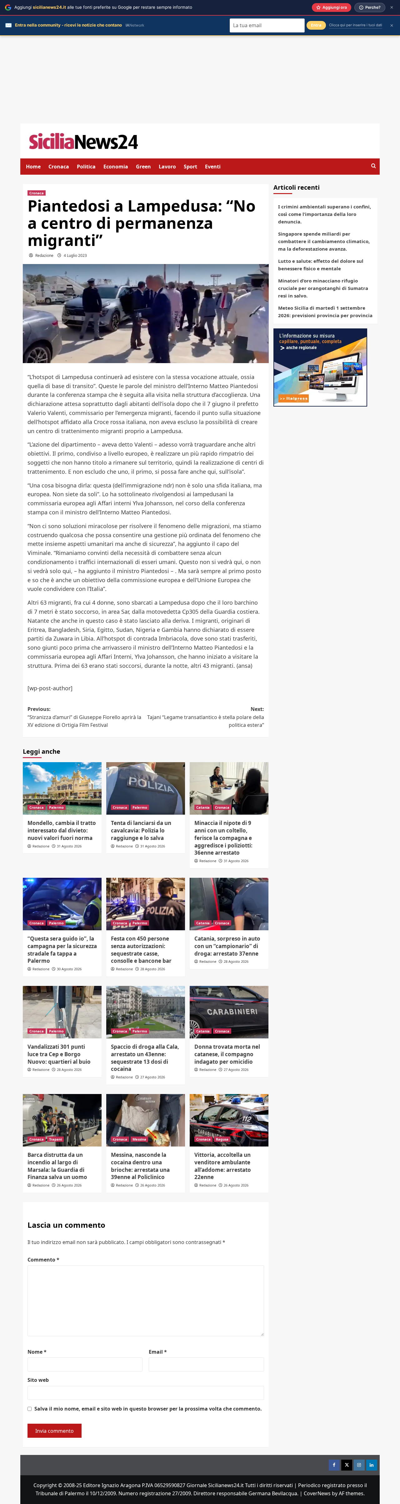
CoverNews (317, 1493)
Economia (115, 166)
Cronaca (58, 166)
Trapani (55, 1139)
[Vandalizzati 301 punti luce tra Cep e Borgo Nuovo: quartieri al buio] (62, 1012)
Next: (205, 717)
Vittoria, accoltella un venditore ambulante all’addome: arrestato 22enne (222, 1166)
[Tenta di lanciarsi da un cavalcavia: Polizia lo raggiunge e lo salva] (145, 788)
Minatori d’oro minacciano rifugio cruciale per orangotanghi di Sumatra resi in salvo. (323, 288)
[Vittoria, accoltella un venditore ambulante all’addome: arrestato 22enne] (229, 1120)
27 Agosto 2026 (152, 1077)
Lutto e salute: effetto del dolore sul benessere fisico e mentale (320, 265)
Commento (43, 1259)
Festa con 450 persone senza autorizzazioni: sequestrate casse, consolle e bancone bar (141, 949)
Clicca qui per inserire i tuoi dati (355, 25)
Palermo (56, 807)
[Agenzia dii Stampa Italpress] (320, 366)
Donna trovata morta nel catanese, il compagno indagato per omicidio (227, 1054)
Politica (86, 166)
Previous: (84, 717)
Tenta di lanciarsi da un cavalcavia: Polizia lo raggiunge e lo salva (141, 830)
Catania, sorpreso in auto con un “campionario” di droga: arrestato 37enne (227, 946)
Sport (190, 166)
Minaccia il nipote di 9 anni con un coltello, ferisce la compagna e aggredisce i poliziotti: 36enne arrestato (223, 837)
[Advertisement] (200, 79)
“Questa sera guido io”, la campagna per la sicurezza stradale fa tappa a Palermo (62, 949)
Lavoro (167, 166)
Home (33, 166)
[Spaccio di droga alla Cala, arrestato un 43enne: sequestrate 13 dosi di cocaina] (145, 1012)
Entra (316, 25)
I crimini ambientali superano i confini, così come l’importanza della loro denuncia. (324, 214)
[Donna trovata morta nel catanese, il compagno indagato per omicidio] (229, 1012)
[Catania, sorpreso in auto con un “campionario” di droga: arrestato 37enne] (229, 904)
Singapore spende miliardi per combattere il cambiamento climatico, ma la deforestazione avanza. (324, 241)
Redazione (44, 255)
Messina (139, 1139)
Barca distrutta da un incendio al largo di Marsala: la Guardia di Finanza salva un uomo (57, 1166)
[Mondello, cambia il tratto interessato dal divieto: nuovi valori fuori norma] (62, 788)
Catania (203, 807)
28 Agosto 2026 (152, 969)
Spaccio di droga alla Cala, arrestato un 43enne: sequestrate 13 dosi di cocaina (145, 1057)
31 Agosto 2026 (69, 846)
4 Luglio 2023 (75, 255)
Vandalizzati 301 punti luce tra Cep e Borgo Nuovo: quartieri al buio (59, 1054)
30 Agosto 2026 (69, 969)
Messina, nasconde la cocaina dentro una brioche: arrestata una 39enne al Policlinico (140, 1166)
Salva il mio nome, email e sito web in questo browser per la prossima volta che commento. (148, 1408)
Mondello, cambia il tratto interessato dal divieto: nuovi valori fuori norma (62, 830)
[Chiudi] (391, 7)
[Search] (374, 166)
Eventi (213, 166)
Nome (37, 1351)
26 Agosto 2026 (69, 1185)
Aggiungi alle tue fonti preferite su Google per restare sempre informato (103, 7)
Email (158, 1351)
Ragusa (222, 1139)
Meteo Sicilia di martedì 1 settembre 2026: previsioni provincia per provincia (325, 311)
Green (143, 166)
